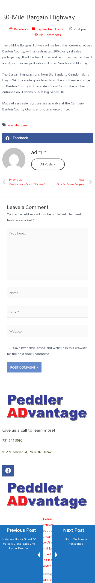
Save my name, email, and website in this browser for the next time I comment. (47, 351)
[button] (47, 138)
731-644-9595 (12, 440)
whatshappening (19, 125)
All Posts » (48, 164)
